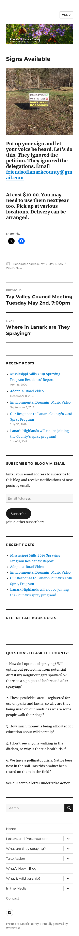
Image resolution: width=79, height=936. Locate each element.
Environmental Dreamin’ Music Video (40, 402)
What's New (14, 268)
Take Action (15, 859)
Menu (66, 14)
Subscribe (18, 514)
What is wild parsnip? (23, 878)
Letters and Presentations (27, 839)
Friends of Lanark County (28, 263)
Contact (12, 898)
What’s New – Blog (21, 868)
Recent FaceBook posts (31, 618)
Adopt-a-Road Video (27, 391)
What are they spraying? (26, 849)
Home (11, 829)
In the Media (16, 888)
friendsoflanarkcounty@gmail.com (39, 175)
